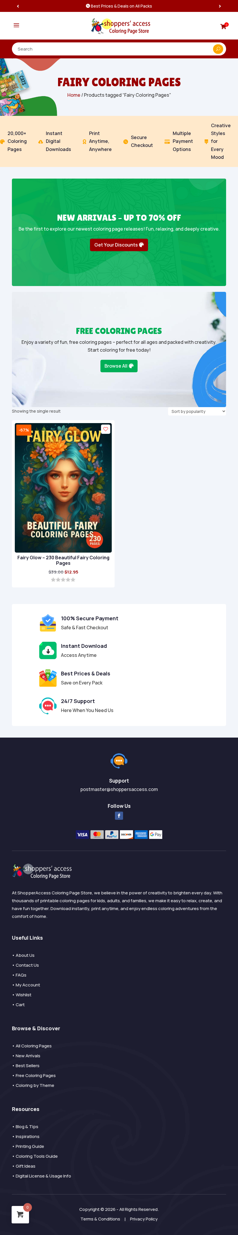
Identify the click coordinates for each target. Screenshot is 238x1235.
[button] (220, 6)
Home (73, 95)
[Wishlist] (105, 429)
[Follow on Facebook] (119, 816)
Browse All (115, 366)
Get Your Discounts (116, 245)
